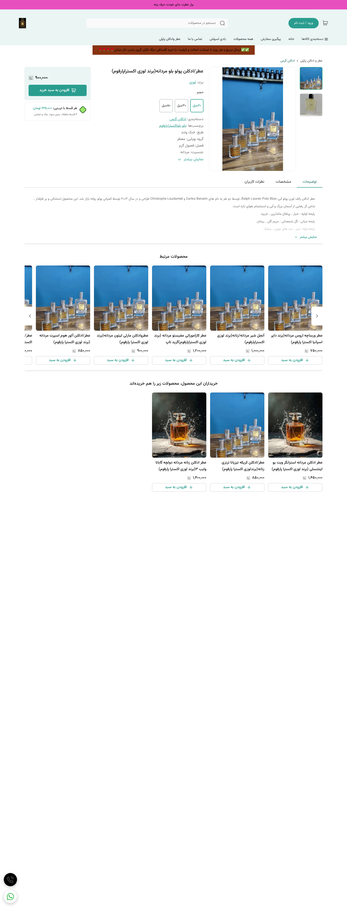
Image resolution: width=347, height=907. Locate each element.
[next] (30, 316)
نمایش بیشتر (308, 237)
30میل (181, 105)
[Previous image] (216, 119)
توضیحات (310, 182)
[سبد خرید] (325, 23)
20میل (197, 105)
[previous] (317, 316)
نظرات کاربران (254, 182)
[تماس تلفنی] (10, 879)
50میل (166, 105)
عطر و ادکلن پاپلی (311, 61)
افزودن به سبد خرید (54, 90)
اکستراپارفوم (168, 126)
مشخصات (283, 182)
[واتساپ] (10, 896)
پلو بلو (181, 126)
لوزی (192, 82)
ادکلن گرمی (287, 61)
